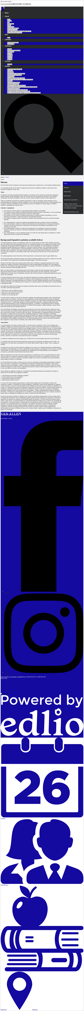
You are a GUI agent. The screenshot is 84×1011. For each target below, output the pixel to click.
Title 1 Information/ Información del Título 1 (18, 91)
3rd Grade (9, 56)
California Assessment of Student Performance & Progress (22, 87)
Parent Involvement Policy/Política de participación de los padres (24, 93)
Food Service (10, 27)
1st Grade (9, 53)
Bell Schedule (10, 76)
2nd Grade (10, 55)
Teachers (9, 49)
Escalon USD (10, 44)
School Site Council (12, 30)
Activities (9, 64)
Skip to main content (6, 1)
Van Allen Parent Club (13, 28)
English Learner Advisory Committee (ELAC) (19, 31)
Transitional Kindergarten (13, 50)
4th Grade (9, 58)
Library (9, 25)
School (2, 177)
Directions (35, 1009)
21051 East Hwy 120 (6, 677)
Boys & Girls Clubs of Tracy (14, 69)
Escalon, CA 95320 (17, 677)
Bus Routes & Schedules (13, 82)
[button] (43, 17)
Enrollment (10, 70)
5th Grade (9, 59)
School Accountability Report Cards (16, 85)
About (8, 19)
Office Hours (10, 24)
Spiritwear (10, 81)
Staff (8, 22)
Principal (9, 21)
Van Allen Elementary (13, 42)
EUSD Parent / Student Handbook (16, 73)
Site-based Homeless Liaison (14, 33)
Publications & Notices (13, 84)
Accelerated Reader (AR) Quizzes (16, 78)
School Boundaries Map (13, 88)
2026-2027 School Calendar (14, 75)
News (8, 37)
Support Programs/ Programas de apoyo (17, 90)
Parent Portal (10, 72)
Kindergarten (10, 52)
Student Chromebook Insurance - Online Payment (20, 79)
